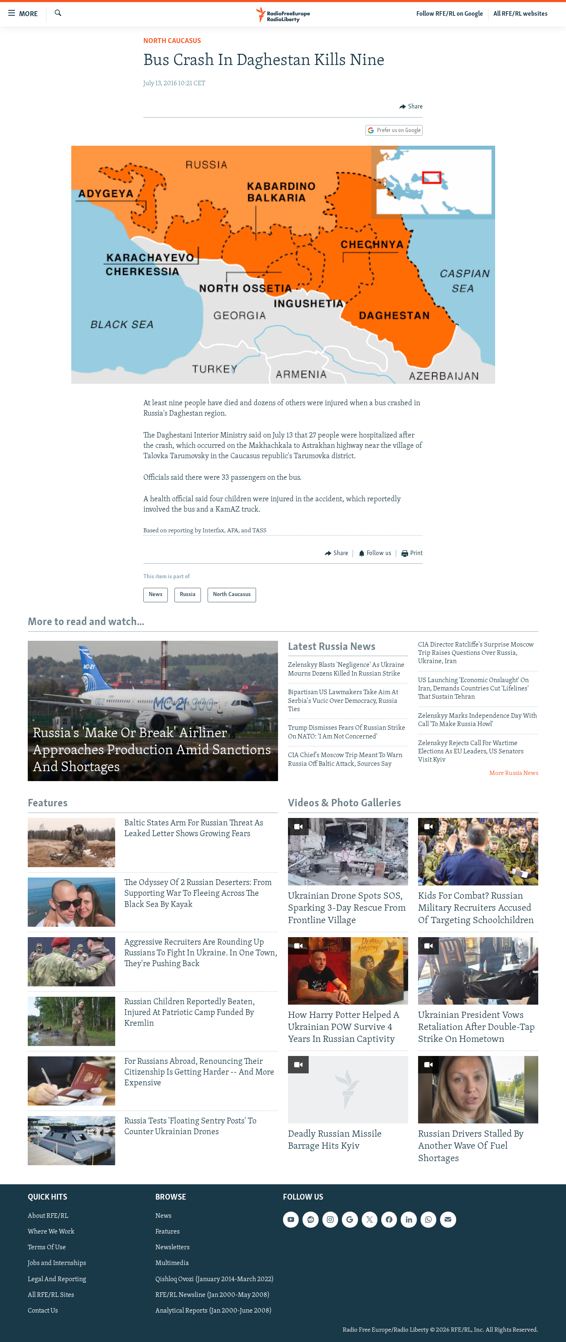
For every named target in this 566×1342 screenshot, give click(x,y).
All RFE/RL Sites (51, 1294)
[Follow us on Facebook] (389, 1219)
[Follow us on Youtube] (291, 1219)
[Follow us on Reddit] (310, 1219)
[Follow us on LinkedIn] (408, 1219)
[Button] (411, 106)
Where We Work (51, 1232)
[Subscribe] (448, 1219)
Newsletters (172, 1247)
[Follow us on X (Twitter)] (369, 1219)
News (163, 1216)
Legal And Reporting (57, 1279)
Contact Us (43, 1310)
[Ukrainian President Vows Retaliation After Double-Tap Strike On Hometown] (478, 971)
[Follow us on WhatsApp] (428, 1219)
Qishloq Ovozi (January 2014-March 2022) (214, 1279)
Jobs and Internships (57, 1263)
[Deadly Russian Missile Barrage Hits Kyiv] (348, 1089)
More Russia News (513, 773)
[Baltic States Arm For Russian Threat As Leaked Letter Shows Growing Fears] (71, 842)
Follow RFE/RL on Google (449, 14)
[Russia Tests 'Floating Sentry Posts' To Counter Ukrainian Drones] (71, 1140)
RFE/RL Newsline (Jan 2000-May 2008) (212, 1294)
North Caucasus (172, 41)
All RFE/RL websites (520, 14)
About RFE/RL (48, 1216)
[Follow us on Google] (350, 1219)
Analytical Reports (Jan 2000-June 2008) (213, 1310)
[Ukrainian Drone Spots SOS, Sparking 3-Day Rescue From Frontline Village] (348, 851)
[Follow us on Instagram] (330, 1219)
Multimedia (172, 1263)
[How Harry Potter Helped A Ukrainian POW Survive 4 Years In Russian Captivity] (348, 971)
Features (167, 1232)
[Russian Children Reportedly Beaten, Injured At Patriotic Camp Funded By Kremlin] (71, 1021)
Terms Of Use (47, 1247)
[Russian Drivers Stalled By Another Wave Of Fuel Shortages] (478, 1089)
